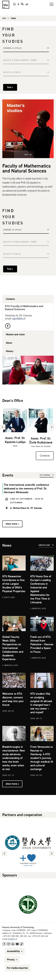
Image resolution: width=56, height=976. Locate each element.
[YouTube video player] (28, 370)
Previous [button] (4, 853)
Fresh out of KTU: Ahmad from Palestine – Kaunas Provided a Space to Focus (41, 644)
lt (18, 4)
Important (45, 545)
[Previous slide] (7, 128)
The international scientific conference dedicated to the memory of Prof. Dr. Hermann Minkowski (26, 488)
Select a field (12, 72)
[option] (15, 429)
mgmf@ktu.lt (18, 318)
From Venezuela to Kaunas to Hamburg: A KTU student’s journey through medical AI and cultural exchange (41, 758)
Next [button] (52, 853)
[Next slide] (49, 128)
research (32, 190)
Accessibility (14, 951)
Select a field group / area (20, 60)
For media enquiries (17, 967)
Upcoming (45, 475)
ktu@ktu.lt (12, 939)
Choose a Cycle (12, 48)
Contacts (45, 455)
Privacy (11, 959)
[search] (22, 4)
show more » (12, 523)
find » (10, 87)
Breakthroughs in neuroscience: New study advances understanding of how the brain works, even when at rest (13, 758)
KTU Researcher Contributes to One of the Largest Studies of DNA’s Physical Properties (13, 584)
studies (34, 182)
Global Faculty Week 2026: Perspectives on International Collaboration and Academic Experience (12, 648)
